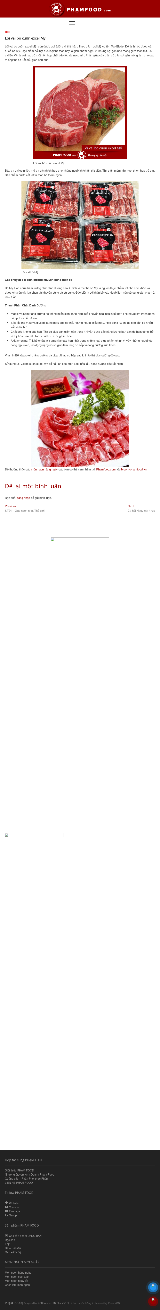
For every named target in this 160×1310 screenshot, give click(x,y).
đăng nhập (23, 498)
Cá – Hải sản (13, 1248)
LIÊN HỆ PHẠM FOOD (19, 1183)
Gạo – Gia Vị (13, 1252)
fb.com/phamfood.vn (133, 469)
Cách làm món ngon (17, 1285)
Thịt (7, 32)
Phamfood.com (106, 469)
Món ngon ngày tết (16, 1281)
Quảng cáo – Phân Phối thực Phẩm (27, 1178)
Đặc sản (10, 1240)
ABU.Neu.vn (44, 1303)
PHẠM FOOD (13, 1303)
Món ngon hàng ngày (18, 1272)
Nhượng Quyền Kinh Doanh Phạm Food (29, 1174)
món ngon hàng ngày (44, 469)
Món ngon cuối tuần (17, 1276)
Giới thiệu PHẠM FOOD (19, 1170)
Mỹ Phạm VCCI (61, 1303)
